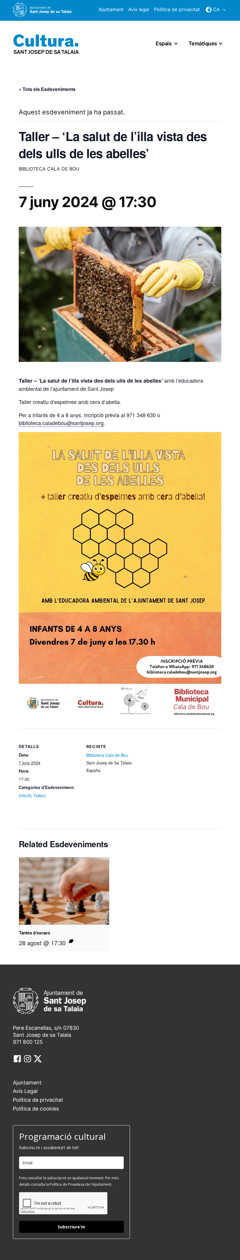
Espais (164, 43)
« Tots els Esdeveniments (47, 89)
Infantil (25, 795)
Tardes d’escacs (34, 933)
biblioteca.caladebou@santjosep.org (61, 423)
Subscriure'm (71, 1227)
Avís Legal (25, 1091)
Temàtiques (202, 43)
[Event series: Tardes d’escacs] (71, 941)
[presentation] (64, 891)
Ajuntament (111, 9)
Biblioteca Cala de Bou (107, 755)
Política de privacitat (177, 9)
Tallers (39, 795)
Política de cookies (36, 1109)
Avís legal (138, 9)
